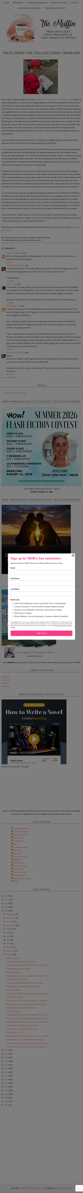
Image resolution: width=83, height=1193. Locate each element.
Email (13, 568)
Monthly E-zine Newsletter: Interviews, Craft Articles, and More (38, 610)
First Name (15, 578)
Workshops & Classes (22, 613)
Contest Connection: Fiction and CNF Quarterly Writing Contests (39, 606)
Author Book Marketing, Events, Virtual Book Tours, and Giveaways (40, 603)
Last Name (15, 589)
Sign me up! (41, 633)
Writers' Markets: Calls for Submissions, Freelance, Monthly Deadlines (41, 616)
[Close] (73, 555)
